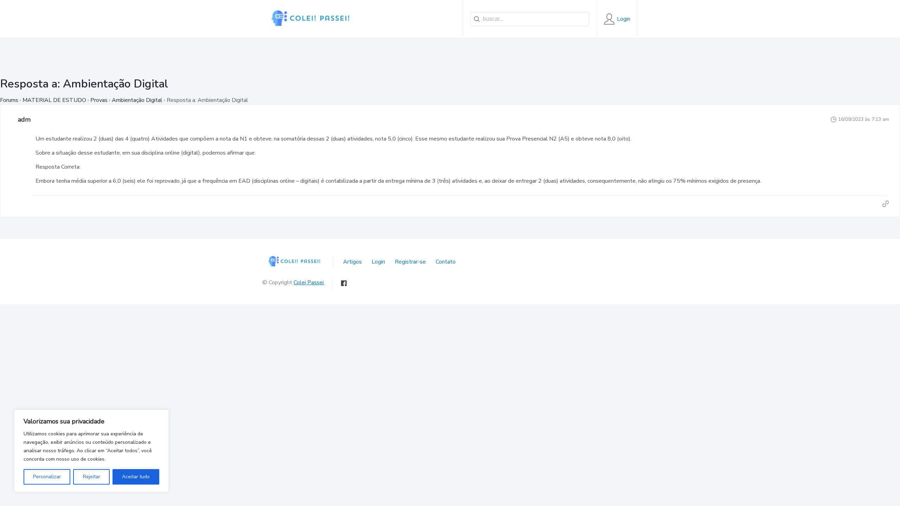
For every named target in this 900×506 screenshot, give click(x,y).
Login (378, 262)
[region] (91, 451)
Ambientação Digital (137, 100)
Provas (99, 100)
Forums (9, 100)
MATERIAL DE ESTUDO (54, 100)
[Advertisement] (450, 54)
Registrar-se (410, 262)
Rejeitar (91, 476)
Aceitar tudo (136, 476)
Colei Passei (309, 282)
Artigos (352, 262)
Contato (446, 262)
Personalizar (47, 476)
